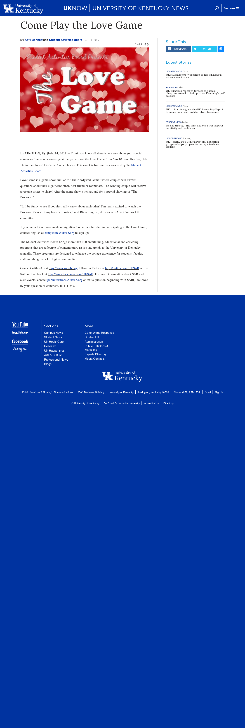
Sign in (219, 392)
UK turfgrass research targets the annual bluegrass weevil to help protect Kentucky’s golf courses (195, 93)
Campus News (53, 333)
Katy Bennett (34, 40)
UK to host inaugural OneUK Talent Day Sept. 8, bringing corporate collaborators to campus (195, 111)
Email (207, 392)
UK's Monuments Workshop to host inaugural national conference (194, 76)
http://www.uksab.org (63, 268)
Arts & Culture (53, 355)
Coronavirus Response (99, 333)
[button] (231, 8)
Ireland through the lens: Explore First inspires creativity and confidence (194, 127)
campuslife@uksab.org (59, 232)
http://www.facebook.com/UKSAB (70, 274)
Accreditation (151, 403)
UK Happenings (54, 350)
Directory (168, 403)
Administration (94, 341)
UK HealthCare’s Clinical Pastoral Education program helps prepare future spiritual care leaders (193, 144)
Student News (53, 337)
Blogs (47, 364)
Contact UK (92, 337)
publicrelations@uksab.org (64, 279)
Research (50, 346)
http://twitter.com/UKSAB (122, 268)
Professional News (56, 359)
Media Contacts (95, 358)
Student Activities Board (65, 40)
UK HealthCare (54, 341)
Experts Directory (96, 354)
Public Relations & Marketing (96, 348)
